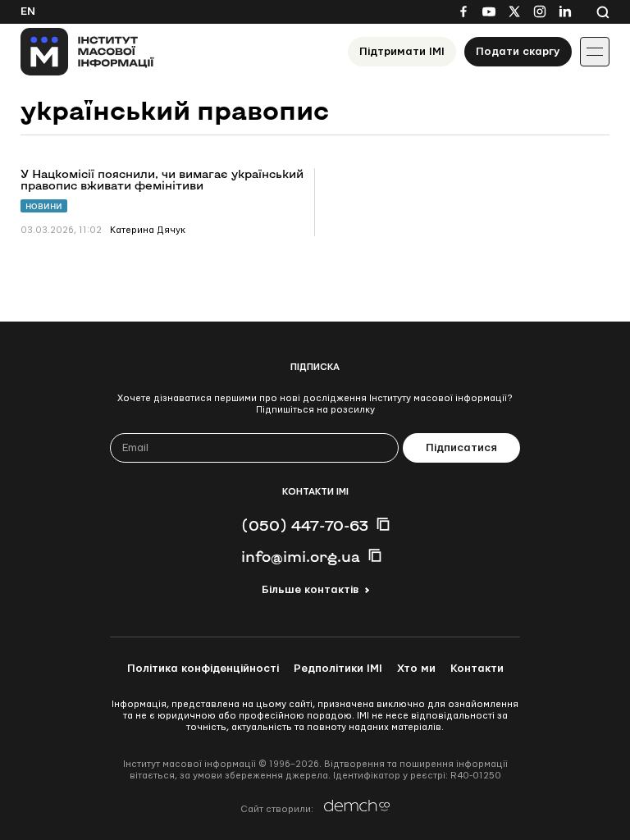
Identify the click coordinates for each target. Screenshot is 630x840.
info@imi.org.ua (300, 556)
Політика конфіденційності (203, 668)
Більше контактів (310, 590)
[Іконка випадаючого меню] (594, 51)
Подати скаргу (518, 51)
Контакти (477, 668)
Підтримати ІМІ (402, 51)
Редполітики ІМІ (338, 668)
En (28, 11)
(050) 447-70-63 (304, 525)
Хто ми (416, 668)
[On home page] (87, 51)
